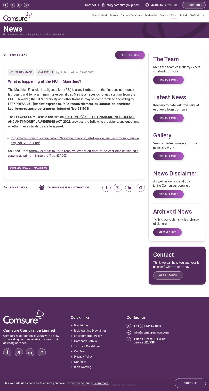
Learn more (101, 383)
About (104, 15)
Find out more (168, 194)
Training (114, 15)
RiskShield (195, 15)
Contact (183, 15)
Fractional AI (151, 15)
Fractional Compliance (131, 15)
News (174, 15)
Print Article (130, 55)
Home (95, 15)
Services (164, 15)
